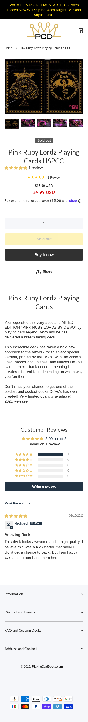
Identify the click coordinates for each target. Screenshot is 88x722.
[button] (16, 168)
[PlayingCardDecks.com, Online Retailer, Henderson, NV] (41, 679)
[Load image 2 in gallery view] (28, 123)
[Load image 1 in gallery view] (12, 124)
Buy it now (44, 255)
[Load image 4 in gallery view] (60, 123)
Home (8, 48)
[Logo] (44, 30)
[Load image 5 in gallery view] (76, 123)
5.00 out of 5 (55, 439)
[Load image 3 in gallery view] (44, 123)
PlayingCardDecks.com (47, 666)
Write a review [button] (44, 487)
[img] (16, 516)
